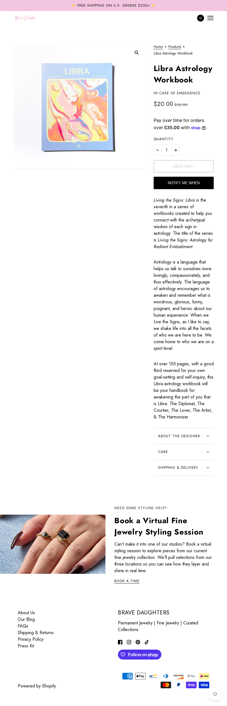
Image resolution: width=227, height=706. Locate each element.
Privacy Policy (30, 639)
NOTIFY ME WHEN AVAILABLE (184, 185)
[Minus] (157, 150)
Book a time (127, 581)
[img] (120, 641)
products (174, 47)
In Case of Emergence (177, 93)
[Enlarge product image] (79, 107)
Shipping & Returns (36, 632)
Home (158, 47)
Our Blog (26, 619)
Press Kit (26, 646)
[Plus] (175, 150)
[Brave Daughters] (25, 18)
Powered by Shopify (37, 686)
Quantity (163, 139)
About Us (26, 612)
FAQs (23, 626)
